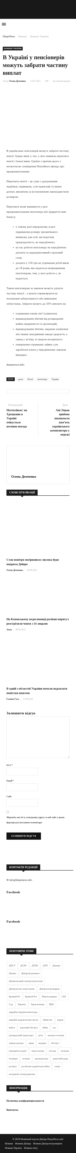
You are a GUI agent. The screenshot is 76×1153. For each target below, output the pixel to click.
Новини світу (31, 1148)
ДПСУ (12, 965)
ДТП (45, 965)
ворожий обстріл (29, 1027)
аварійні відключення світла (23, 1019)
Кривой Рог (31, 996)
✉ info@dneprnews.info (19, 880)
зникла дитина (16, 1043)
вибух (12, 1027)
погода (52, 1050)
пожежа (65, 1050)
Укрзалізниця (37, 1004)
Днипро (56, 965)
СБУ (64, 996)
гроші (20, 379)
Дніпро (12, 973)
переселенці (38, 1050)
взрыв (60, 1019)
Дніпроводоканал (30, 973)
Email (10, 780)
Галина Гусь (12, 699)
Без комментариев (61, 81)
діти (40, 1035)
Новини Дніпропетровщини (47, 1143)
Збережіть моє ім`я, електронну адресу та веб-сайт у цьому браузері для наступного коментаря (35, 820)
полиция (13, 1058)
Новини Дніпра (23, 1143)
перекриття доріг (18, 1050)
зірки (31, 1043)
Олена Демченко (17, 81)
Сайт (9, 796)
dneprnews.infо (15, 364)
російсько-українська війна (35, 1066)
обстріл (55, 1043)
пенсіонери (42, 379)
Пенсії (30, 379)
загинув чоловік (56, 1035)
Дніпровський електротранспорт (26, 981)
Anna (9, 629)
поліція (26, 1058)
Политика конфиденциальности (25, 1100)
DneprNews (9, 36)
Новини (22, 36)
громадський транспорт (21, 1035)
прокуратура (41, 1058)
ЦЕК (51, 1004)
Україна (55, 379)
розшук (13, 1066)
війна (45, 1027)
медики (42, 1043)
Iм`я (9, 765)
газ (54, 1027)
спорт (57, 1066)
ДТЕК (35, 965)
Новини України (39, 36)
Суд (11, 1004)
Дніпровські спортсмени (21, 988)
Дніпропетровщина (49, 988)
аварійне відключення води (23, 1012)
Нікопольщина (49, 996)
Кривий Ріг (14, 996)
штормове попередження (22, 1074)
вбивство (47, 1019)
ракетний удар (60, 1058)
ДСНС (23, 965)
